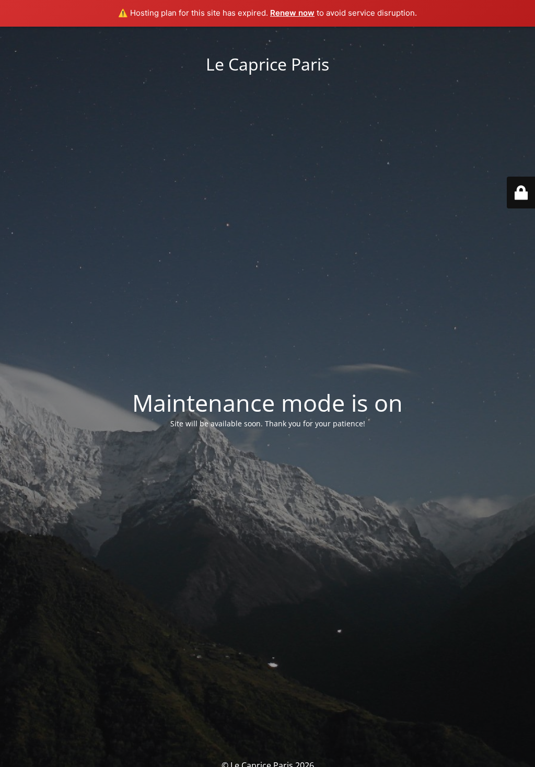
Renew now (292, 13)
